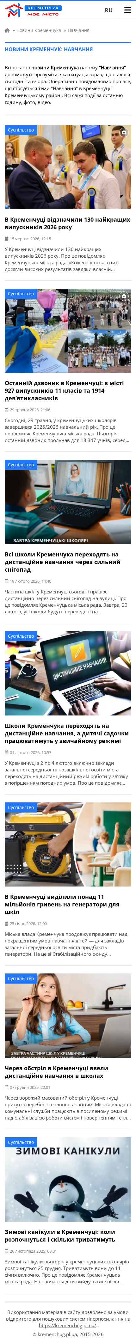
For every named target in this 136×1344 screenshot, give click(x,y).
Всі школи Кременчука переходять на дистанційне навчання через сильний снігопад (63, 561)
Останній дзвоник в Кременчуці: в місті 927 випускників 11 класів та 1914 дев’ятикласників (64, 390)
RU (109, 10)
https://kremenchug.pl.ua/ (67, 1325)
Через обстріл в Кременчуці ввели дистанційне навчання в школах (56, 1071)
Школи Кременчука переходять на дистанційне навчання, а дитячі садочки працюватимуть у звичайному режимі (67, 733)
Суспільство (21, 130)
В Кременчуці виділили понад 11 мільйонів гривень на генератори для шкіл (62, 904)
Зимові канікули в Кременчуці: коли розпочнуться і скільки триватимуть (60, 1235)
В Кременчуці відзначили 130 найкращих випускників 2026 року (67, 223)
